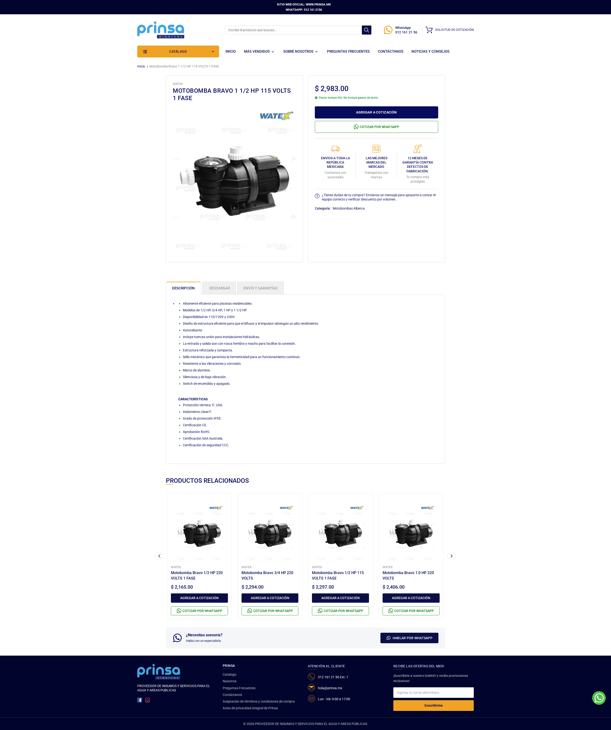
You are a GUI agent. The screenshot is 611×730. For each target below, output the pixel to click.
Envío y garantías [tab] (260, 288)
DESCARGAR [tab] (219, 288)
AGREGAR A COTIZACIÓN (376, 112)
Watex (178, 84)
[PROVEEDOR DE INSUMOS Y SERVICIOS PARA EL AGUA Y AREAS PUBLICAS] (160, 29)
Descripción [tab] (183, 288)
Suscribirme (433, 705)
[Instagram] (147, 700)
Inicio (141, 66)
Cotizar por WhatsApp (379, 127)
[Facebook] (139, 700)
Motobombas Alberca (349, 208)
